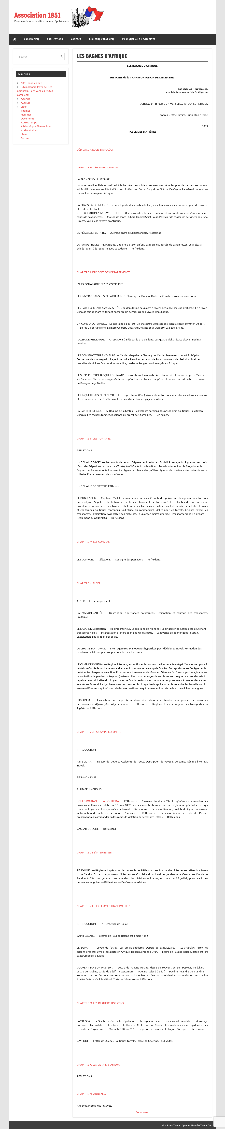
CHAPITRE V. (85, 583)
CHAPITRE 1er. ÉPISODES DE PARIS (97, 167)
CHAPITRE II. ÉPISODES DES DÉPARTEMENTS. (104, 272)
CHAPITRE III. (85, 438)
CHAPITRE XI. (85, 1093)
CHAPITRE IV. (85, 541)
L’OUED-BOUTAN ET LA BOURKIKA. (98, 801)
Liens (24, 134)
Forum (25, 138)
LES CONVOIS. (101, 541)
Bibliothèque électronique (36, 126)
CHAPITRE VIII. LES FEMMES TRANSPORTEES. (104, 906)
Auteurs (25, 102)
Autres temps (29, 122)
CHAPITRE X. (85, 1064)
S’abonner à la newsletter (138, 39)
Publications (55, 39)
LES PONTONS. (102, 438)
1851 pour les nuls (31, 82)
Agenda (25, 98)
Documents (27, 118)
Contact (76, 39)
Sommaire (142, 1112)
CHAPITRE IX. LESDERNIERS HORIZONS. (101, 1003)
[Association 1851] (87, 27)
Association (31, 39)
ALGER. (97, 583)
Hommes (26, 114)
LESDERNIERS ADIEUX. (106, 1064)
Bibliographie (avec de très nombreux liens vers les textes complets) (35, 90)
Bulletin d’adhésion (101, 39)
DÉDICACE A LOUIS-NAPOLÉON (95, 149)
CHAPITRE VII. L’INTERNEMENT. (95, 852)
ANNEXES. (99, 1093)
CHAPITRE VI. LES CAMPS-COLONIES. (99, 731)
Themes (25, 110)
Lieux (24, 106)
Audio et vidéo (29, 130)
